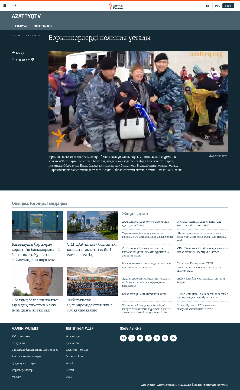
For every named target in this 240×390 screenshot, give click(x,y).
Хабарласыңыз (21, 336)
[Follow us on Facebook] (123, 338)
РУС (217, 6)
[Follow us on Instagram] (148, 338)
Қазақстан (72, 343)
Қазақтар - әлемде (77, 350)
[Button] (18, 54)
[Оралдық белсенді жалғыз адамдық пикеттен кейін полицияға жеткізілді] (37, 281)
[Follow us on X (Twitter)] (131, 338)
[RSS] (165, 338)
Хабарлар (21, 26)
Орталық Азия (75, 356)
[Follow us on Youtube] (140, 338)
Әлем (69, 376)
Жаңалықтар (74, 336)
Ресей (69, 363)
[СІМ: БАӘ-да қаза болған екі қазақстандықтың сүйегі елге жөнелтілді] (92, 225)
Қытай (70, 370)
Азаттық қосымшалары (26, 356)
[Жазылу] (173, 338)
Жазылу (17, 376)
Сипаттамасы (43, 26)
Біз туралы (18, 343)
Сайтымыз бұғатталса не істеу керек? (35, 350)
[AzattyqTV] (207, 6)
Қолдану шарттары (24, 363)
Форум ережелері (23, 370)
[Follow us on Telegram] (156, 338)
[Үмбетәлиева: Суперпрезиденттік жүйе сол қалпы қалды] (92, 281)
